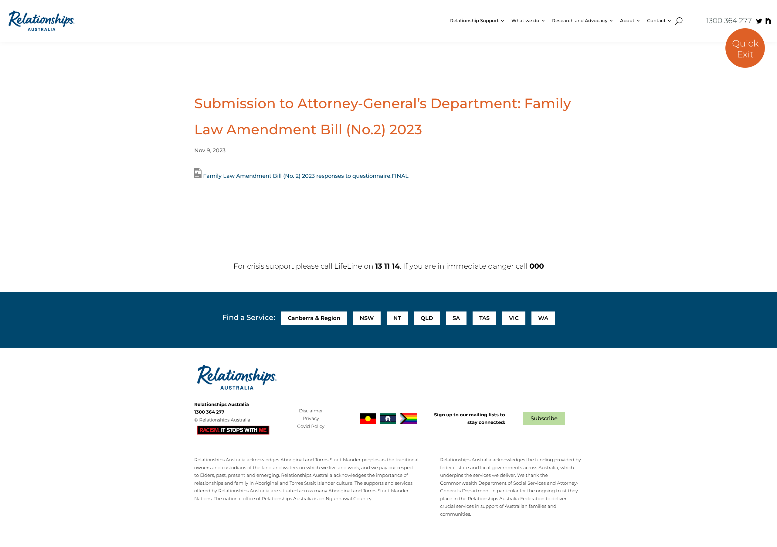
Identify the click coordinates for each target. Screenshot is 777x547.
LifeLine (348, 266)
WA (543, 318)
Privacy (311, 418)
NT (397, 318)
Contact (656, 20)
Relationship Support (474, 20)
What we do (525, 20)
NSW (367, 318)
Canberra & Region (314, 318)
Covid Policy (310, 426)
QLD (427, 318)
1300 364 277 (729, 20)
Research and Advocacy (579, 20)
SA (456, 318)
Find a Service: (248, 317)
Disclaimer (311, 411)
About (627, 20)
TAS (484, 318)
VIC (514, 318)
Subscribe (544, 418)
